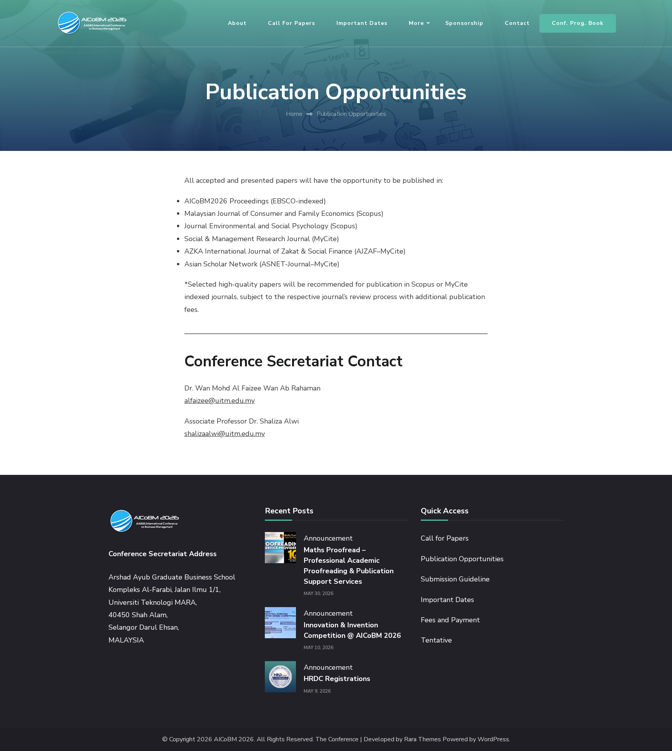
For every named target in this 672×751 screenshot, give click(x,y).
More (416, 23)
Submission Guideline (455, 579)
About (237, 23)
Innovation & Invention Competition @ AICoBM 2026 (352, 630)
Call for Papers (291, 23)
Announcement (328, 538)
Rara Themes (422, 739)
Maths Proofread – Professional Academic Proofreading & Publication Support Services (349, 565)
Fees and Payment (450, 620)
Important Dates (361, 23)
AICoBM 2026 (234, 739)
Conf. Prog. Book (578, 23)
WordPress (493, 739)
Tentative (436, 640)
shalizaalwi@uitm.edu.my (224, 433)
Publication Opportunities (462, 559)
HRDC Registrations (337, 678)
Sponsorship (464, 23)
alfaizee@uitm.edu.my (219, 400)
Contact (517, 23)
